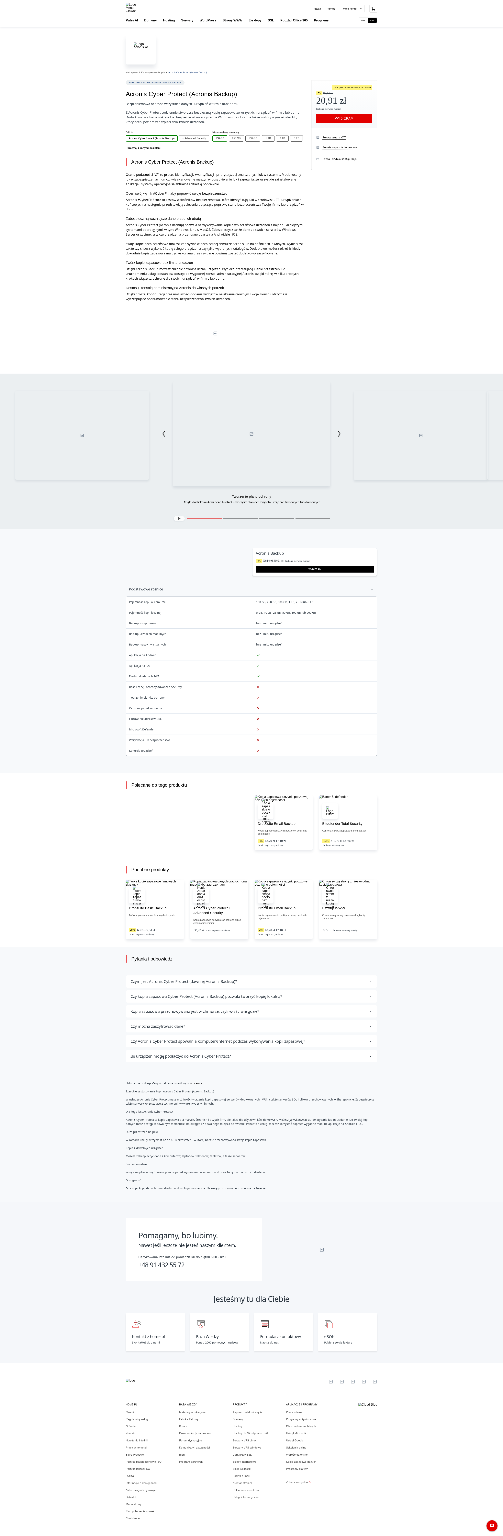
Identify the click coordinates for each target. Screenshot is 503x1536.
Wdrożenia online (297, 1454)
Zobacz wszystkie (297, 1482)
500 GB (253, 138)
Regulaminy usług (137, 1419)
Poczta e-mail (241, 1475)
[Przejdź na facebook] (364, 1381)
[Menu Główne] (134, 8)
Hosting (237, 1426)
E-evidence (133, 1518)
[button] (179, 518)
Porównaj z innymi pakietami (143, 147)
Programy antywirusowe (301, 1419)
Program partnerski (191, 1461)
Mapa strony (133, 1504)
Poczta (317, 8)
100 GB (220, 138)
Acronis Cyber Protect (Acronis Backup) (151, 138)
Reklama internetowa (246, 1490)
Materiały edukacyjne (192, 1412)
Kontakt (130, 1433)
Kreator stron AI (242, 1482)
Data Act (131, 1497)
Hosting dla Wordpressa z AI (250, 1433)
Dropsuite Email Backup (277, 824)
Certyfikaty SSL (242, 1454)
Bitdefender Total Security (342, 824)
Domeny (238, 1419)
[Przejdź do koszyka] (373, 9)
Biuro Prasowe (135, 1454)
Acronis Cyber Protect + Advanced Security (212, 910)
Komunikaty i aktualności (194, 1447)
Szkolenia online (296, 1447)
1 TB (268, 138)
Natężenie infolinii (137, 1440)
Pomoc (331, 8)
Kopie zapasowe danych (153, 72)
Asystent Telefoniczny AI (248, 1412)
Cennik (130, 1412)
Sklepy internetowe (244, 1461)
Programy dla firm (297, 1468)
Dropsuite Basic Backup (147, 908)
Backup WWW (333, 908)
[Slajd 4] (313, 518)
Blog (182, 1454)
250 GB (236, 138)
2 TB (282, 138)
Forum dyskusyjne (190, 1440)
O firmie (131, 1426)
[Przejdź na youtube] (353, 1381)
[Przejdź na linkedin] (342, 1381)
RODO (130, 1475)
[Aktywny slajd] (204, 518)
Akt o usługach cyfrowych (141, 1490)
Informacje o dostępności (141, 1482)
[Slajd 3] (276, 518)
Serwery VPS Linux (244, 1440)
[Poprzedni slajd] (163, 434)
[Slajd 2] (240, 518)
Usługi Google (295, 1440)
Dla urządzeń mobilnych (301, 1426)
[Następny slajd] (339, 434)
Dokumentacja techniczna (195, 1433)
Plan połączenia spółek (140, 1511)
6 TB (296, 138)
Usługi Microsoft (296, 1433)
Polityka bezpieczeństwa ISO (144, 1461)
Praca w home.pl (136, 1447)
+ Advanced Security (194, 138)
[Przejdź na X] (331, 1381)
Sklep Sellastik (242, 1468)
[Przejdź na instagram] (375, 1381)
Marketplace (132, 72)
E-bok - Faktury (188, 1419)
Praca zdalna (294, 1412)
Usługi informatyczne (246, 1497)
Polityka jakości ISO (138, 1468)
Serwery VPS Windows (247, 1447)
